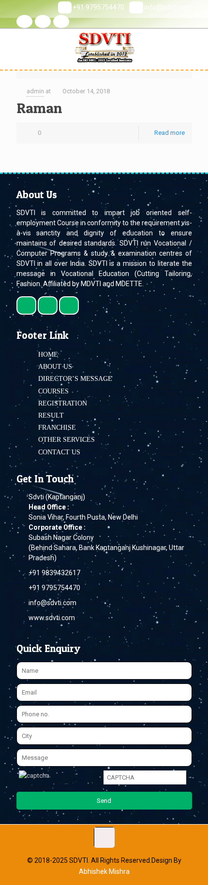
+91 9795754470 (98, 7)
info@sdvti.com (168, 7)
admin (35, 91)
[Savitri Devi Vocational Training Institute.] (104, 46)
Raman (39, 108)
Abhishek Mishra (104, 871)
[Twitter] (43, 21)
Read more (169, 132)
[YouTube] (61, 21)
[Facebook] (24, 21)
